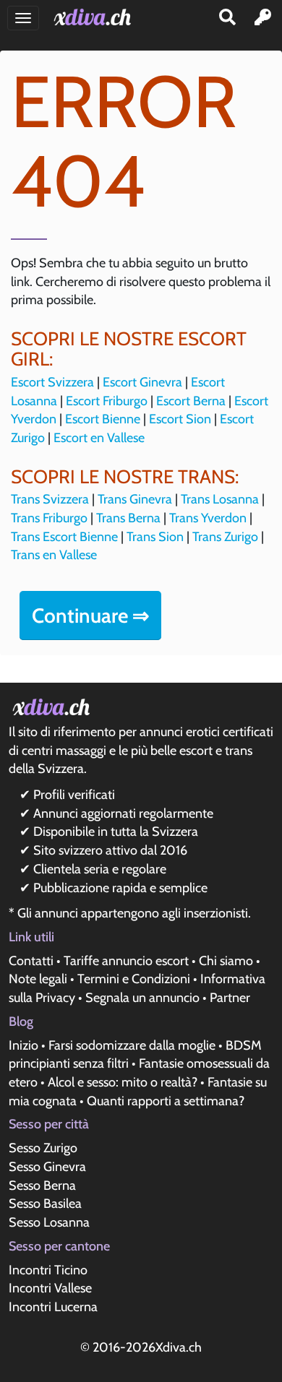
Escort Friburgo (107, 401)
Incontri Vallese (50, 1288)
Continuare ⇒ (90, 615)
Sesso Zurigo (43, 1148)
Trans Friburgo (49, 518)
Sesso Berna (42, 1185)
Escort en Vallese (99, 438)
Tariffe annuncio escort (126, 961)
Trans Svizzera (50, 499)
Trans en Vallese (54, 555)
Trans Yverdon (208, 518)
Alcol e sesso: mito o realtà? (122, 1082)
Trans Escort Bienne (64, 537)
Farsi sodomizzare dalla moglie (131, 1045)
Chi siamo (226, 961)
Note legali (38, 979)
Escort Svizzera (52, 382)
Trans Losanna (220, 499)
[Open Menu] (23, 18)
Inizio (23, 1045)
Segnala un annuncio (142, 998)
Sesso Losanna (49, 1222)
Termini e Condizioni (133, 979)
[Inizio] (95, 17)
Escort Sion (180, 419)
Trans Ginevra (135, 499)
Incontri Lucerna (53, 1307)
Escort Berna (191, 401)
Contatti (31, 961)
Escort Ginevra (142, 382)
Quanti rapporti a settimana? (165, 1101)
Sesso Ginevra (47, 1167)
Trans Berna (128, 518)
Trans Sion (155, 537)
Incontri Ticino (48, 1270)
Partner (230, 998)
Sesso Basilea (45, 1204)
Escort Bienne (102, 419)
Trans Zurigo (225, 537)
